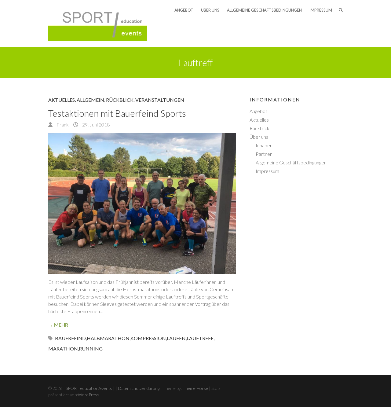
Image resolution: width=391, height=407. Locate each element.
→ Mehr (58, 325)
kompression (148, 338)
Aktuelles (61, 100)
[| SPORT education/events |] (97, 23)
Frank (62, 124)
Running (91, 348)
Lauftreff (200, 338)
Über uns (210, 10)
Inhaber (264, 145)
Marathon (63, 348)
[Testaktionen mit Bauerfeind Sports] (142, 203)
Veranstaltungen (159, 100)
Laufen (176, 338)
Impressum (320, 10)
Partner (264, 154)
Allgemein (90, 100)
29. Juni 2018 (95, 124)
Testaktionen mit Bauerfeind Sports (117, 113)
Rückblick (119, 100)
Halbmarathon (108, 338)
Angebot (183, 10)
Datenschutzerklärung (138, 388)
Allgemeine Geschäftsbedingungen (264, 10)
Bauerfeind (70, 338)
